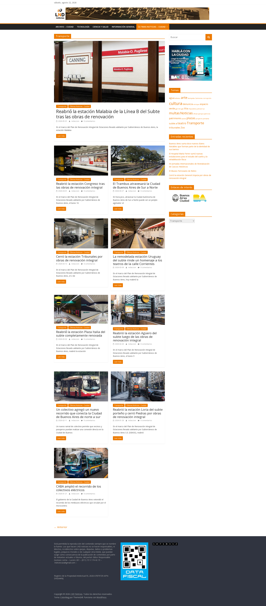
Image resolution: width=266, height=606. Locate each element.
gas (182, 109)
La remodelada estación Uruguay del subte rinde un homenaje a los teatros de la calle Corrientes (137, 260)
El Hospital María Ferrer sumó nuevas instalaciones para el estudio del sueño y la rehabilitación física (188, 156)
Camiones (198, 98)
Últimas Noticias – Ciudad (152, 26)
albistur (177, 98)
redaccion (75, 121)
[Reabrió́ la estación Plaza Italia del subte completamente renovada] (81, 296)
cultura (175, 103)
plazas (190, 118)
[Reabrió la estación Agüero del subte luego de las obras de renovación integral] (138, 296)
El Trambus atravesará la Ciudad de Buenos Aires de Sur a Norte (136, 185)
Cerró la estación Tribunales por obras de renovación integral (79, 258)
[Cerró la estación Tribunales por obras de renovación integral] (81, 220)
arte (184, 97)
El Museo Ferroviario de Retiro (182, 171)
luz (203, 109)
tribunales (174, 127)
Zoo (183, 127)
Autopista (191, 98)
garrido (178, 109)
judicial (199, 109)
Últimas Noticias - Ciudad (79, 106)
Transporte (61, 106)
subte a (173, 123)
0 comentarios (89, 121)
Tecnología (83, 26)
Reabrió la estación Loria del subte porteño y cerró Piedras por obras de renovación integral (138, 413)
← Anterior (60, 527)
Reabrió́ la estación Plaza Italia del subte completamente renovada (80, 333)
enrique (196, 104)
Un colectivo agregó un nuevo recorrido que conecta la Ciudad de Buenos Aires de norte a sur (79, 413)
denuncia (188, 104)
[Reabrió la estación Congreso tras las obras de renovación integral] (81, 147)
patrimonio (175, 118)
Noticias (186, 113)
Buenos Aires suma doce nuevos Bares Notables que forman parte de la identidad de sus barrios (189, 146)
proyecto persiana (202, 119)
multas (174, 113)
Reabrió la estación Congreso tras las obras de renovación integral (80, 185)
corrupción (207, 98)
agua (171, 98)
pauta (184, 119)
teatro (181, 123)
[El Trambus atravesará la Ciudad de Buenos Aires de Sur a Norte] (138, 147)
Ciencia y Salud (100, 26)
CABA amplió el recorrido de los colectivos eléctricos (78, 488)
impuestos (192, 109)
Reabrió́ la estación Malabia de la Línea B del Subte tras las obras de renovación (108, 114)
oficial (195, 114)
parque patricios (204, 114)
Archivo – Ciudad (65, 26)
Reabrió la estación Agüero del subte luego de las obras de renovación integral (135, 336)
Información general (123, 26)
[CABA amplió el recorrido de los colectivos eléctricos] (81, 449)
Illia (186, 108)
